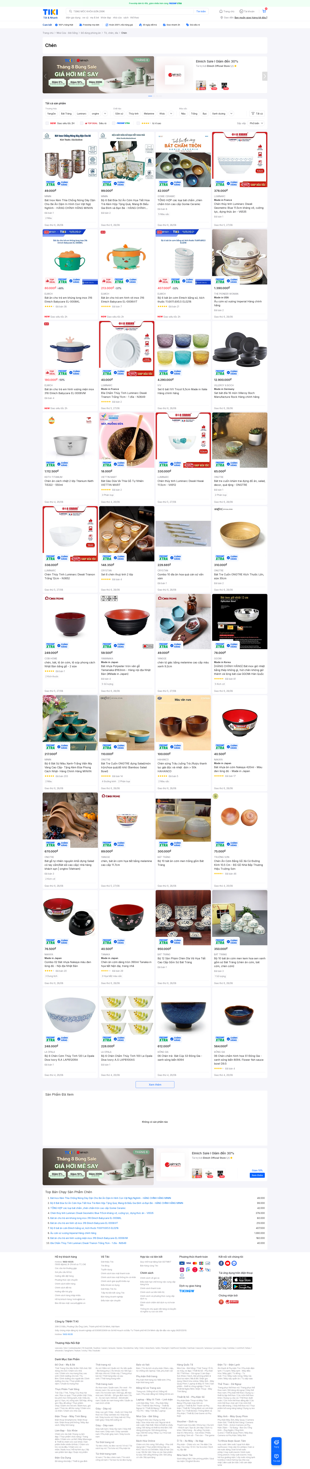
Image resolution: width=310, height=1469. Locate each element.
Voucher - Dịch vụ (187, 1421)
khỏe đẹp (106, 17)
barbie (97, 1348)
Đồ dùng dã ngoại (236, 1390)
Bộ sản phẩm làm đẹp (72, 1450)
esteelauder (75, 1348)
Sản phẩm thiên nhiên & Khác (71, 1443)
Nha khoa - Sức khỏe (194, 1433)
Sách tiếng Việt (184, 1458)
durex (119, 1348)
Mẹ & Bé (194, 1378)
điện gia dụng (73, 17)
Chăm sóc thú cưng (145, 1444)
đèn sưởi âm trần (231, 1462)
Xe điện (204, 1444)
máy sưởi (222, 1444)
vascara (58, 1348)
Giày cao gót (102, 1412)
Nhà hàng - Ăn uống (192, 1430)
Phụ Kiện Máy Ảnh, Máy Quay (231, 1420)
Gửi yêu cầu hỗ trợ (63, 1272)
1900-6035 (68, 1262)
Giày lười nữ (119, 1417)
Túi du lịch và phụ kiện (152, 1368)
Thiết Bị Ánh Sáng (236, 1422)
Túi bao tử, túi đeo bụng (120, 1460)
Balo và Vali (143, 1364)
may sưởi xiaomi (232, 1452)
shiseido (59, 1350)
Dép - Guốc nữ (116, 1412)
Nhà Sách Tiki (185, 1455)
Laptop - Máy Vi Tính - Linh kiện (154, 1399)
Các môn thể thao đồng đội (236, 1400)
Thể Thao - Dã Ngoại (229, 1384)
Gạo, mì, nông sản (70, 1400)
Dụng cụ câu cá (231, 1398)
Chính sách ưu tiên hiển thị (152, 1292)
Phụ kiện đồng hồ (150, 1394)
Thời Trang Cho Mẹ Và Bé (67, 1368)
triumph (165, 1348)
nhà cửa (117, 17)
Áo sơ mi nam (114, 1390)
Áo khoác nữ (117, 1371)
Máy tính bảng (67, 1425)
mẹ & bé (94, 17)
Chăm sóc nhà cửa (72, 1411)
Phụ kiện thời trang (146, 1376)
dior (66, 1348)
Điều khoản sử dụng (110, 1285)
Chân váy (115, 1373)
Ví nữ (125, 1445)
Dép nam (110, 1431)
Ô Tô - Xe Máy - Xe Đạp (190, 1440)
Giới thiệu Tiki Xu (108, 1289)
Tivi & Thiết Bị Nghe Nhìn (193, 1387)
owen (104, 1348)
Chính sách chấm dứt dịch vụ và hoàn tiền (157, 1303)
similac (231, 1348)
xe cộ (85, 17)
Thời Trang (202, 1368)
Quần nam (113, 1387)
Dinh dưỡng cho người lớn (72, 1378)
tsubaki (96, 1350)
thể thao (134, 17)
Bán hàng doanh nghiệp (112, 1296)
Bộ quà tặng (149, 1457)
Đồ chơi (83, 1368)
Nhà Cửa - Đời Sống (147, 1416)
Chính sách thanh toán (150, 1288)
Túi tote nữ (113, 1448)
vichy (84, 1350)
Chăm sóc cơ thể (69, 1439)
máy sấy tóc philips (238, 1447)
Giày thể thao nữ (240, 1405)
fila (90, 1350)
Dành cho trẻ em (68, 1405)
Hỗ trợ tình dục (78, 1449)
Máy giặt (227, 1373)
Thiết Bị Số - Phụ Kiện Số (190, 1397)
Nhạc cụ (158, 1433)
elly (136, 1348)
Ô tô (193, 1447)
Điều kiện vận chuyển (111, 1300)
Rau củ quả (65, 1395)
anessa (208, 1348)
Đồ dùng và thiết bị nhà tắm (155, 1427)
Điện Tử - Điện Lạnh (229, 1364)
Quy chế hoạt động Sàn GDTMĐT (155, 1262)
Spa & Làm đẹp (197, 1427)
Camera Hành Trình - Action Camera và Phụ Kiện (235, 1425)
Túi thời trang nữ (105, 1442)
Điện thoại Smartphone (65, 1420)
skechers (149, 1348)
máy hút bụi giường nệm (235, 1456)
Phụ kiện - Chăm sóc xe (188, 1444)
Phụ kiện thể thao (236, 1393)
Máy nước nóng (235, 1376)
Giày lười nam (102, 1429)
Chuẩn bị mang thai (70, 1383)
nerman (191, 1348)
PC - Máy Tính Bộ (149, 1411)
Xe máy (185, 1447)
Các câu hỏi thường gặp (66, 1268)
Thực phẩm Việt (79, 1395)
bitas (248, 1348)
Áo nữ (98, 1368)
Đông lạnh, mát (74, 1398)
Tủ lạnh (226, 1371)
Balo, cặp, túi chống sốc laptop (155, 1369)
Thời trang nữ (103, 1364)
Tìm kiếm (201, 11)
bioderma (128, 1348)
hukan (77, 1350)
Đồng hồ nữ (152, 1391)
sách (126, 17)
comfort (240, 1348)
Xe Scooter (201, 1447)
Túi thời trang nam (106, 1453)
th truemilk (87, 1348)
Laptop (162, 1411)
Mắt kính (162, 1380)
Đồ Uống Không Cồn (153, 1455)
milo (142, 1348)
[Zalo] (234, 1263)
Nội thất (149, 1425)
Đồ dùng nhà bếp (63, 1461)
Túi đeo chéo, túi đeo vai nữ (108, 1445)
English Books (193, 1461)
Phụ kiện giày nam (109, 1434)
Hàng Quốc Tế (185, 1364)
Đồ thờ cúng (147, 1433)
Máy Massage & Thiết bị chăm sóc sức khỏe (73, 1440)
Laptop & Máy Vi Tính (199, 1383)
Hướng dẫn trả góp (63, 1291)
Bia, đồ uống (65, 1403)
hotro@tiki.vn (79, 1299)
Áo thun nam (101, 1387)
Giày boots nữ (106, 1417)
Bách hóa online (190, 1381)
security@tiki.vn (77, 1303)
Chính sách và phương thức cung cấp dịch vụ (157, 1297)
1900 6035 (68, 1334)
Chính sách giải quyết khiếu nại (115, 1281)
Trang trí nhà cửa (144, 1420)
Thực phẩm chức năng (70, 1436)
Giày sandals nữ (111, 1414)
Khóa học (201, 1425)
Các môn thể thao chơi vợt (236, 1401)
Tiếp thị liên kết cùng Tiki (112, 1293)
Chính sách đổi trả (63, 1287)
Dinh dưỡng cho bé (69, 1376)
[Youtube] (227, 1263)
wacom (199, 1348)
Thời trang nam (104, 1384)
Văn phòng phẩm (200, 1458)
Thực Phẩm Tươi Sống (67, 1389)
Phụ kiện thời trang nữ (146, 1380)
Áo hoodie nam (108, 1393)
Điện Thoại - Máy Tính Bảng (70, 1416)
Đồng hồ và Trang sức (148, 1388)
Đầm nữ (106, 1368)
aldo (158, 1348)
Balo (138, 1368)
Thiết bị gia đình (79, 1461)
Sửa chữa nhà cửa (150, 1422)
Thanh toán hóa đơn (186, 1425)
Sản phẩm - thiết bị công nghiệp (195, 1384)
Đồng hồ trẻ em (166, 1394)
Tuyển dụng (106, 1269)
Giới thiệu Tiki (107, 1262)
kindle (183, 1348)
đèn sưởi (232, 1444)
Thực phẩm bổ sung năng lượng (236, 1406)
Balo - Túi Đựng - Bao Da (235, 1427)
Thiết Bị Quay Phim (234, 1433)
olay (224, 1348)
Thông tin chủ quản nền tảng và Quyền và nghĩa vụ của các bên (158, 1310)
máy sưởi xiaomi (238, 1455)
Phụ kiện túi (124, 1448)
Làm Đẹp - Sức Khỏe (66, 1430)
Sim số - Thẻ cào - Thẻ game (200, 1435)
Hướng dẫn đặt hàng (64, 1276)
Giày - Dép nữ (103, 1408)
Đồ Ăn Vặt (146, 1452)
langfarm (69, 1350)
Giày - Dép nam (104, 1425)
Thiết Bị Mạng (152, 1408)
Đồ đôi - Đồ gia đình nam (116, 1395)
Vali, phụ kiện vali (165, 1371)
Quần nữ (115, 1368)
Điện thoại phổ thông (69, 1422)
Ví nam (99, 1457)
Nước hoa (65, 1449)
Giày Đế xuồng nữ (114, 1420)
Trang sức (141, 1391)
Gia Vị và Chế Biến (150, 1449)
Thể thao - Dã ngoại (190, 1373)
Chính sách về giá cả (149, 1278)
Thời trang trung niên (110, 1378)
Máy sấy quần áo (232, 1378)
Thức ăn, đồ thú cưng (69, 1408)
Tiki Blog (105, 1265)
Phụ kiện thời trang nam (153, 1381)
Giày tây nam (116, 1429)
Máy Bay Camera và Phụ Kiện (235, 1434)
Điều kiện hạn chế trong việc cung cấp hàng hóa (158, 1283)
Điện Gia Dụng (63, 1457)
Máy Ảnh (242, 1435)
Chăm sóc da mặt (63, 1434)
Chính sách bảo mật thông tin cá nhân (118, 1277)
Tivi (224, 1376)
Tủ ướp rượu (247, 1378)
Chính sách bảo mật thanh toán (115, 1273)
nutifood (174, 1348)
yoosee (217, 1348)
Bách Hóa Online (145, 1440)
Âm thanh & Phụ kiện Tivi (229, 1368)
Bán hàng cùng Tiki (149, 1265)
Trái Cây (59, 1393)
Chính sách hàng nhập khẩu (68, 1295)
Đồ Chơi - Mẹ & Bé (65, 1364)
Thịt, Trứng (69, 1393)
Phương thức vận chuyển (66, 1280)
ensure (112, 1348)
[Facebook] (221, 1263)
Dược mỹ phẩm (81, 1452)
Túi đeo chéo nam (111, 1457)
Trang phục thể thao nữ (228, 1387)
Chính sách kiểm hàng (65, 1284)
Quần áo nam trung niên (112, 1400)
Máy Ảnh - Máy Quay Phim (233, 1416)
